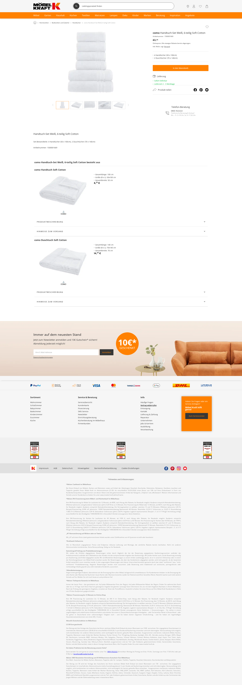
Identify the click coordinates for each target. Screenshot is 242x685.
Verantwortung (147, 429)
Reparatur (145, 417)
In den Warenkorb (180, 68)
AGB (55, 468)
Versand (167, 46)
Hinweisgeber (83, 468)
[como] (63, 212)
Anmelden (106, 352)
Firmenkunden (84, 423)
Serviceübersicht (85, 402)
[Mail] (206, 89)
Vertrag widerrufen (149, 405)
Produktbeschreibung (50, 222)
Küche (33, 420)
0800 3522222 (177, 111)
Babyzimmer (35, 408)
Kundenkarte (83, 405)
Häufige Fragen (147, 402)
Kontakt (144, 411)
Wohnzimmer (36, 402)
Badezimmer (35, 411)
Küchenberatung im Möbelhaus (91, 420)
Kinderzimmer (36, 414)
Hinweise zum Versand (50, 231)
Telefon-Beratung (180, 107)
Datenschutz (67, 468)
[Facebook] (195, 89)
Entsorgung (145, 408)
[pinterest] (172, 468)
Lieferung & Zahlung (149, 414)
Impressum (44, 468)
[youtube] (185, 468)
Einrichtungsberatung (87, 417)
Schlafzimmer (36, 405)
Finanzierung (83, 408)
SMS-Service (83, 411)
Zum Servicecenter (197, 416)
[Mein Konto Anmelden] (194, 6)
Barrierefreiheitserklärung (105, 468)
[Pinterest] (201, 89)
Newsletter (82, 414)
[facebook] (166, 468)
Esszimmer (34, 417)
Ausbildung (145, 426)
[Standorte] (188, 6)
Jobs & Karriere (147, 423)
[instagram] (179, 468)
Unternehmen (146, 420)
